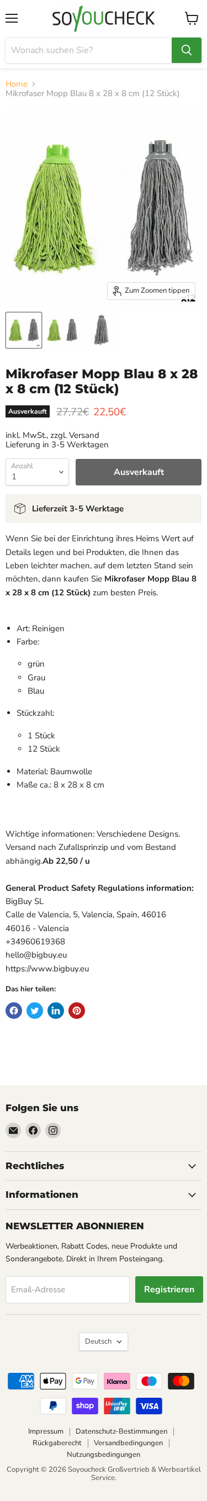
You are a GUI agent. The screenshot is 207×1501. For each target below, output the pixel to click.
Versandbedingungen (128, 1443)
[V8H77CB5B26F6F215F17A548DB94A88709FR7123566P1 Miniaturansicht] (23, 330)
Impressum (45, 1431)
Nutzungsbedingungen (103, 1455)
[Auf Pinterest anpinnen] (76, 1010)
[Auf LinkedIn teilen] (55, 1010)
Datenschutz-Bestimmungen (121, 1431)
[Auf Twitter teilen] (34, 1010)
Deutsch (98, 1341)
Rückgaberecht (57, 1443)
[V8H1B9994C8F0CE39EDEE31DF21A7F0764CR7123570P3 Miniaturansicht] (101, 330)
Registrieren (169, 1289)
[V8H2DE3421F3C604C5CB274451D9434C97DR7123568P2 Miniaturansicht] (62, 330)
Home (17, 84)
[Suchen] (186, 50)
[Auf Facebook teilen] (14, 1010)
